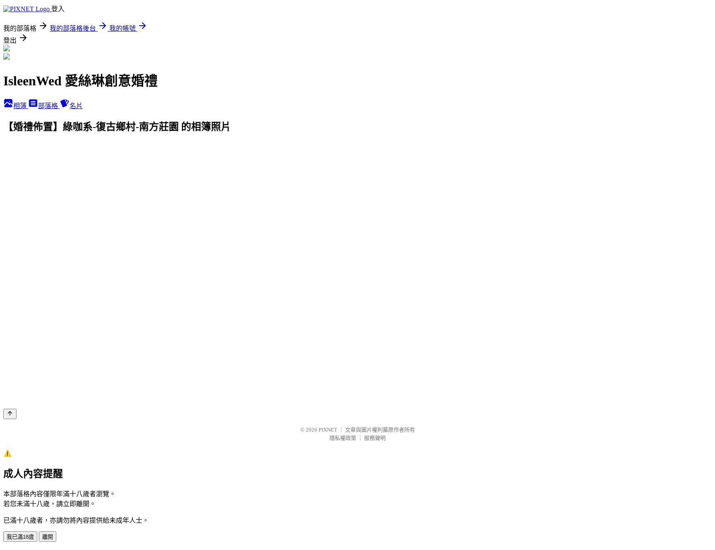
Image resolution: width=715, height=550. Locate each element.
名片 (76, 105)
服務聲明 (375, 438)
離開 (47, 537)
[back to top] (10, 414)
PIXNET (328, 430)
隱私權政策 (342, 438)
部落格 (49, 105)
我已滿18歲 (20, 537)
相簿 (20, 105)
